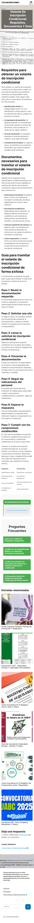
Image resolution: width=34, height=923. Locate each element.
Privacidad (7, 891)
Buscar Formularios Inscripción (17, 510)
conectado (23, 835)
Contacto (6, 888)
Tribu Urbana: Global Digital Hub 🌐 (14, 848)
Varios (3, 9)
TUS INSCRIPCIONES (10, 2)
